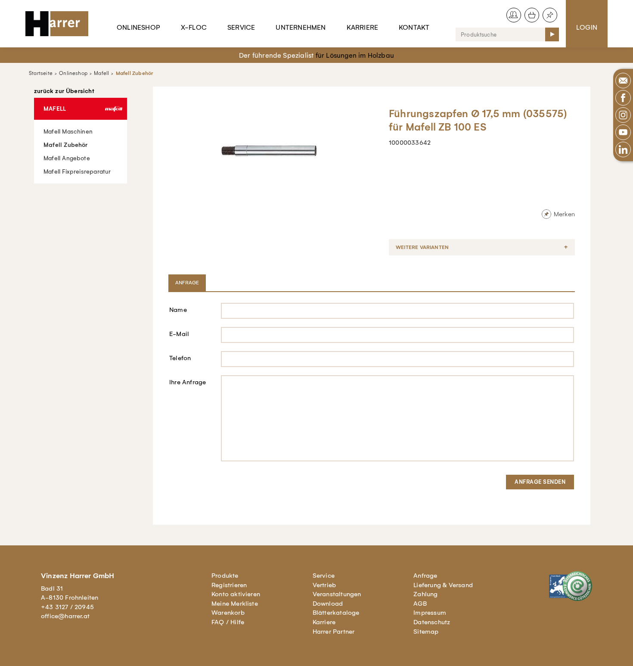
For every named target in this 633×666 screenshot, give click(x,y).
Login (586, 27)
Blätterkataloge (336, 612)
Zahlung (425, 594)
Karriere (363, 27)
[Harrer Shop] (60, 23)
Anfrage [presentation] (187, 283)
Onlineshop (138, 27)
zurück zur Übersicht (64, 91)
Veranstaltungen (337, 594)
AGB (420, 603)
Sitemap (425, 631)
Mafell (101, 73)
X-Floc (194, 27)
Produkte (225, 575)
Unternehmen (301, 27)
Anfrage (425, 575)
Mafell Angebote (66, 158)
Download (328, 603)
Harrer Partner (334, 631)
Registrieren (229, 585)
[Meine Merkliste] (550, 15)
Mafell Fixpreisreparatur (77, 171)
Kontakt (414, 27)
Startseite (41, 73)
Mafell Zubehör (134, 73)
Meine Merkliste (234, 603)
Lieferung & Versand (443, 585)
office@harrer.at (65, 616)
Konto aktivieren (235, 594)
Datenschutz (431, 622)
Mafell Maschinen (68, 131)
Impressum (429, 612)
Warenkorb (228, 612)
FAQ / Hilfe (227, 622)
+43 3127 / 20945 (67, 607)
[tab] (188, 282)
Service (241, 27)
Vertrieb (324, 585)
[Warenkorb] (531, 15)
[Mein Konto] (513, 15)
